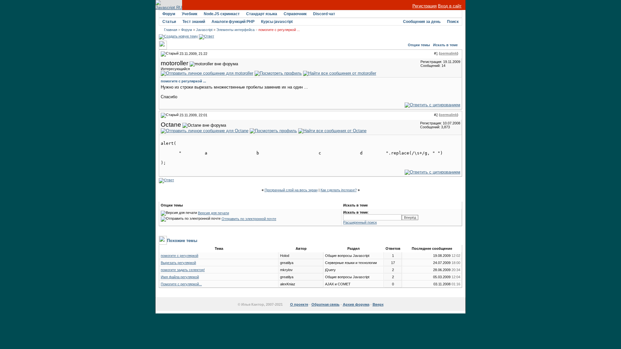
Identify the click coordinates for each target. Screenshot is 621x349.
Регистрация (424, 6)
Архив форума (356, 304)
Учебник (189, 14)
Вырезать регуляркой (178, 263)
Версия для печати (213, 213)
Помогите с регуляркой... (181, 284)
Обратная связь (325, 304)
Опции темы (419, 45)
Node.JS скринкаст (222, 14)
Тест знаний (193, 21)
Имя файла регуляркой (180, 277)
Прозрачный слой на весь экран (291, 190)
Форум (168, 14)
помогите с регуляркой (179, 256)
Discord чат (324, 14)
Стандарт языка (261, 14)
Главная (170, 30)
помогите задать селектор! (183, 270)
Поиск (453, 21)
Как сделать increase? (339, 190)
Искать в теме (445, 45)
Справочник (295, 14)
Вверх (378, 304)
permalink (448, 53)
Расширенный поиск (360, 222)
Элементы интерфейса (235, 30)
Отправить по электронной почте (249, 219)
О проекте (299, 304)
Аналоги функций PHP (233, 21)
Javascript (204, 30)
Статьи (169, 21)
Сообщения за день (422, 21)
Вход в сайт (450, 6)
